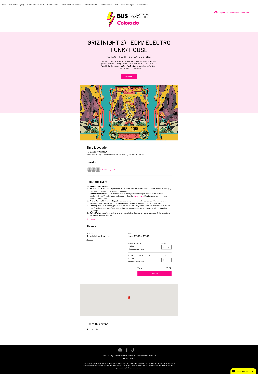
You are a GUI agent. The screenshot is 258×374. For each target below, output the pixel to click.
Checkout (154, 274)
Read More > (91, 219)
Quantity (164, 243)
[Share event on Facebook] (87, 329)
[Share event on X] (92, 329)
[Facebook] (126, 350)
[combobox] (166, 247)
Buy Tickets (129, 76)
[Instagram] (120, 350)
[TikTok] (133, 350)
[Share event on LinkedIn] (97, 329)
